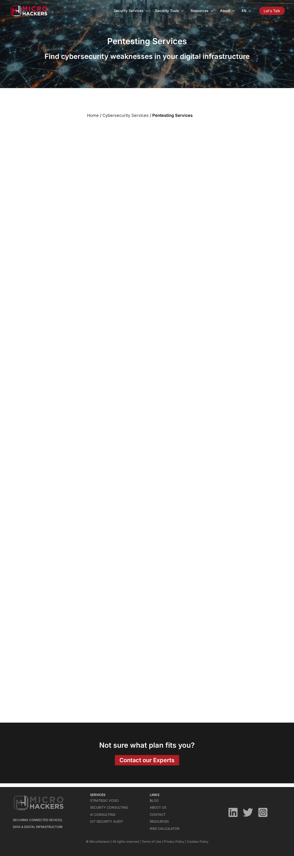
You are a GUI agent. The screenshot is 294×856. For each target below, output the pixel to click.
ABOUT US (158, 807)
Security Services (128, 11)
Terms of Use (151, 841)
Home (93, 115)
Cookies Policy (197, 841)
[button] (272, 11)
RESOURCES (159, 821)
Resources (199, 11)
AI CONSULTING (102, 814)
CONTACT (158, 814)
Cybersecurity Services (125, 115)
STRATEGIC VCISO (104, 800)
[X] (248, 812)
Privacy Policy (174, 841)
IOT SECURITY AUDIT (106, 821)
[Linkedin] (233, 812)
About (225, 11)
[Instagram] (263, 812)
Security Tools (167, 11)
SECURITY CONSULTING (109, 807)
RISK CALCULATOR (164, 828)
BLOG (154, 800)
